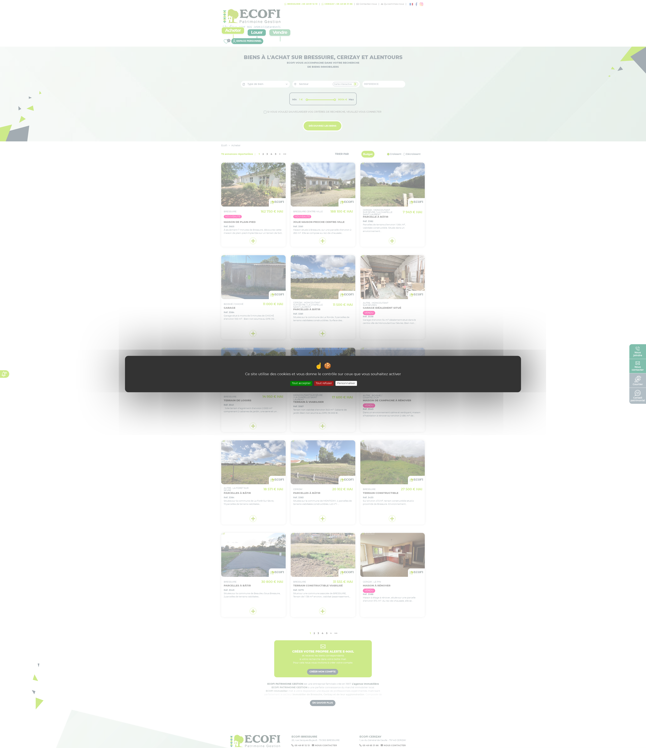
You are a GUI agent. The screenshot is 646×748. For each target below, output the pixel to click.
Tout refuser (324, 383)
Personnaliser (346, 383)
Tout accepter (301, 383)
